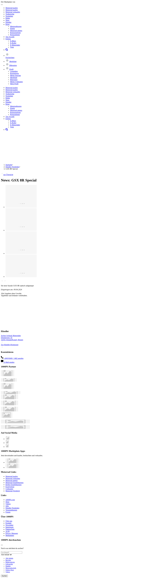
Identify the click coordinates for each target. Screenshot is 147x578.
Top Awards (10, 37)
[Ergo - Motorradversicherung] (15, 423)
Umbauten (9, 489)
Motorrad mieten (16, 31)
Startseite (9, 165)
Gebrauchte (9, 564)
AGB (8, 531)
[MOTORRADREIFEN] (9, 381)
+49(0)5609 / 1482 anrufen (13, 358)
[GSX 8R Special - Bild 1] (21, 207)
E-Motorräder (15, 45)
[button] (7, 50)
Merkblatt (13, 78)
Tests (12, 47)
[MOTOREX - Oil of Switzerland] (7, 375)
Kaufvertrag (10, 487)
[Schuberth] (9, 399)
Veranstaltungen (11, 510)
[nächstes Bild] (5, 281)
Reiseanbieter (15, 35)
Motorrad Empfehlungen (14, 483)
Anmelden (14, 71)
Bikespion (13, 80)
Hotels (12, 29)
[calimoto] (9, 405)
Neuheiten (9, 16)
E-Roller (13, 43)
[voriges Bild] (2, 281)
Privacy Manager (12, 533)
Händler (8, 22)
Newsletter (9, 525)
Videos (8, 504)
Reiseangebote (15, 33)
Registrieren (14, 73)
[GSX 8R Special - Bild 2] (21, 230)
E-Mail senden (8, 362)
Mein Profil (14, 84)
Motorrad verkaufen (13, 12)
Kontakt (8, 523)
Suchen (4, 576)
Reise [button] (8, 24)
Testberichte (10, 14)
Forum (8, 512)
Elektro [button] (8, 39)
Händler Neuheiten (12, 167)
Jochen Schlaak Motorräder (11, 336)
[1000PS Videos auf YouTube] (8, 439)
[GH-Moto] (10, 393)
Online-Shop (10, 570)
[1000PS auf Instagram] (7, 447)
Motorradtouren (15, 26)
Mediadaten (10, 535)
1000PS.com (10, 500)
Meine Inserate (15, 75)
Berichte (8, 560)
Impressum (9, 527)
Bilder (8, 18)
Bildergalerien (10, 562)
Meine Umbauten (16, 82)
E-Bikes (13, 41)
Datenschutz (10, 529)
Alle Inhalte (9, 558)
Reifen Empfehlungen (13, 485)
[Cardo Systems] (9, 411)
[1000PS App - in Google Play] (12, 467)
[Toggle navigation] (2, 4)
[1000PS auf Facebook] (7, 443)
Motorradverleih (11, 568)
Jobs (7, 506)
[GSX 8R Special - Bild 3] (21, 253)
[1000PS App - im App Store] (12, 462)
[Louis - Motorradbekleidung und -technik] (6, 417)
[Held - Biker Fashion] (7, 388)
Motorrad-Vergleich (13, 491)
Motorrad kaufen (12, 8)
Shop (7, 20)
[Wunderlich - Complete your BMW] (15, 428)
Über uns (9, 521)
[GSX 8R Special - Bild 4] (21, 277)
